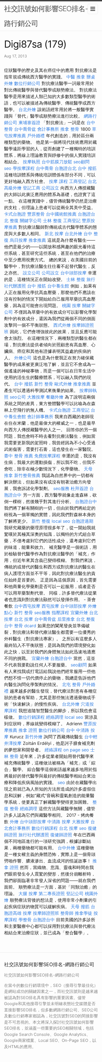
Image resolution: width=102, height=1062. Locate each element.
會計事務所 (48, 129)
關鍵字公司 (31, 220)
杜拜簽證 (79, 488)
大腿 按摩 (27, 893)
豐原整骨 (36, 214)
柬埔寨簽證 (29, 122)
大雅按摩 (36, 397)
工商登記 (77, 181)
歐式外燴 (63, 384)
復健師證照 (61, 834)
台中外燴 (66, 847)
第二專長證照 (52, 893)
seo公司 (18, 397)
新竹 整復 (41, 521)
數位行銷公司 (27, 83)
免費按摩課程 (47, 455)
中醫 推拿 (75, 76)
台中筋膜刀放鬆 (57, 161)
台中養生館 (58, 286)
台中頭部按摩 (73, 273)
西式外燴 (62, 325)
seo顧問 (81, 161)
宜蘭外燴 (79, 612)
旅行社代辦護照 (33, 834)
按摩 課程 (58, 181)
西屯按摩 (50, 606)
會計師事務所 (40, 416)
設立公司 (31, 273)
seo (7, 168)
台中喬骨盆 (25, 129)
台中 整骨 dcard (20, 625)
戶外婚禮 (36, 135)
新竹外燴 (33, 736)
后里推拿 (66, 619)
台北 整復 (85, 619)
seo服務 (61, 488)
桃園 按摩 (71, 305)
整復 (14, 220)
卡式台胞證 (15, 214)
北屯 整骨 (71, 684)
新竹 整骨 (43, 384)
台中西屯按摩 (27, 606)
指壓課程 (60, 612)
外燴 (14, 821)
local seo (61, 521)
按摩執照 (31, 161)
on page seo (76, 749)
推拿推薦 (37, 240)
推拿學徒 (83, 913)
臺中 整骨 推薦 (18, 455)
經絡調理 (54, 717)
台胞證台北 (65, 168)
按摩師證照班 (46, 913)
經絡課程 (53, 749)
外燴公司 (23, 357)
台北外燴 (27, 109)
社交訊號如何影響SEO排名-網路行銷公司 (49, 15)
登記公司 (75, 893)
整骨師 (66, 913)
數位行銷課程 (31, 717)
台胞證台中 (86, 501)
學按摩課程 (24, 168)
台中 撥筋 (87, 168)
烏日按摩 (18, 240)
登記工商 (31, 188)
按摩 (27, 913)
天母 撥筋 (80, 906)
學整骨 (25, 919)
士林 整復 (52, 220)
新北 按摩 (54, 233)
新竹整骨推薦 (27, 475)
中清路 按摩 (58, 821)
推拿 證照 (27, 730)
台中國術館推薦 (61, 214)
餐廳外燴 (54, 397)
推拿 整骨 (69, 129)
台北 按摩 (23, 619)
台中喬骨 (44, 168)
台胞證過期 (82, 521)
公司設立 (50, 188)
